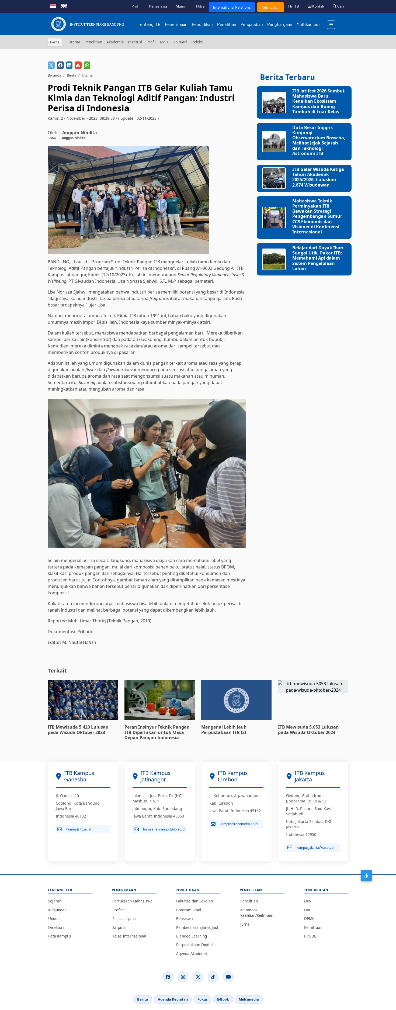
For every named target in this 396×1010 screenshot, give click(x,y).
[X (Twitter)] (198, 976)
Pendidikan (202, 24)
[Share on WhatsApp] (87, 65)
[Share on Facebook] (60, 65)
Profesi (118, 909)
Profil (135, 6)
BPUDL (310, 936)
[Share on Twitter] (51, 65)
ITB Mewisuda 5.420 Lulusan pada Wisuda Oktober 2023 (78, 729)
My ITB (293, 6)
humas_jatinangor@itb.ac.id (164, 829)
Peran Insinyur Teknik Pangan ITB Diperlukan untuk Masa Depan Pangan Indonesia (157, 732)
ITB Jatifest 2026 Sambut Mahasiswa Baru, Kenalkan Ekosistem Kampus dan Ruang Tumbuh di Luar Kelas (318, 101)
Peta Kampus (59, 936)
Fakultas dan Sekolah (194, 901)
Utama (74, 41)
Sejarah (54, 901)
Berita (71, 75)
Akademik (115, 41)
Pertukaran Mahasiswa (132, 901)
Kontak (317, 6)
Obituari (179, 41)
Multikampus (309, 24)
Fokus (202, 999)
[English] (64, 5)
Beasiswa (184, 918)
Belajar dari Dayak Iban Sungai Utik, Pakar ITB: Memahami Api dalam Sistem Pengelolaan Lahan (317, 258)
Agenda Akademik (192, 953)
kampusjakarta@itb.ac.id (315, 847)
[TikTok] (213, 976)
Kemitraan (313, 927)
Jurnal (245, 924)
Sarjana (119, 927)
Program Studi (188, 909)
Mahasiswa (158, 6)
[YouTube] (228, 976)
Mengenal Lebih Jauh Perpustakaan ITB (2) (224, 729)
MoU (164, 41)
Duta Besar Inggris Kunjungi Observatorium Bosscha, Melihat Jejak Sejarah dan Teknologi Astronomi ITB (318, 140)
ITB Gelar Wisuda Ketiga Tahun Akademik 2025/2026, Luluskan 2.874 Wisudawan (318, 177)
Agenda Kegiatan (173, 999)
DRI (307, 909)
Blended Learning (191, 936)
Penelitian (226, 24)
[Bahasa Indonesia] (53, 5)
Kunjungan (57, 909)
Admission (271, 7)
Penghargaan (279, 24)
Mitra (200, 6)
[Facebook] (167, 976)
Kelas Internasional (129, 936)
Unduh (54, 918)
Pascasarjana (124, 918)
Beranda (54, 75)
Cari (340, 6)
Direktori (56, 927)
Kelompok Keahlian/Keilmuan (256, 912)
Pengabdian (252, 24)
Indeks (197, 41)
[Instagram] (183, 976)
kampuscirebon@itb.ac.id (239, 824)
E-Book (223, 999)
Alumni (181, 6)
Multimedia (249, 999)
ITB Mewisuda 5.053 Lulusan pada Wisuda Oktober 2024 (308, 729)
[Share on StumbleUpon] (78, 65)
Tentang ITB (149, 24)
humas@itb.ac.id (78, 829)
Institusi (135, 41)
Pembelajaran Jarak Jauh (197, 927)
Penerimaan (176, 24)
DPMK (309, 918)
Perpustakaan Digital (194, 944)
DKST (308, 901)
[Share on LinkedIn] (69, 65)
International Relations (232, 7)
